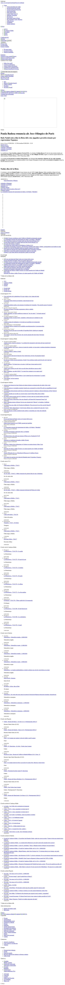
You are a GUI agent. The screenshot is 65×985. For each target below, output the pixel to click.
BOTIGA (11, 93)
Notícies (6, 284)
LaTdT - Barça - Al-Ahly (10, 885)
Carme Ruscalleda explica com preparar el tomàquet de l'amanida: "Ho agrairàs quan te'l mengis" (28, 305)
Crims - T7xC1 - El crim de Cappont (13, 820)
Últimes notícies (5, 76)
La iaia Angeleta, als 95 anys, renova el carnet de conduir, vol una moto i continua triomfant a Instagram (30, 347)
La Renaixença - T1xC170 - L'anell (13, 625)
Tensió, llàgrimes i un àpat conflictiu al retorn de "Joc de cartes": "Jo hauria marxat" (25, 313)
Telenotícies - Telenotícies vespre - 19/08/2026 (15, 661)
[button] (32, 95)
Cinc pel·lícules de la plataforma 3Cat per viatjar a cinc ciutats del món (21, 296)
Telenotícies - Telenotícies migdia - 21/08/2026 (15, 653)
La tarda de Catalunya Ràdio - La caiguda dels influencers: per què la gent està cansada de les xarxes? (29, 842)
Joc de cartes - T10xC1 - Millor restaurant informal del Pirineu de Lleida (22, 490)
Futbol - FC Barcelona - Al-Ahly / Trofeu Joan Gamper (17, 746)
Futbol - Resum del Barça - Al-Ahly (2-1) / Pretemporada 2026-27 (20, 721)
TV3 (5, 281)
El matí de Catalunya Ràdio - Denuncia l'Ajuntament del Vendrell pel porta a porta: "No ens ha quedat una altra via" (33, 864)
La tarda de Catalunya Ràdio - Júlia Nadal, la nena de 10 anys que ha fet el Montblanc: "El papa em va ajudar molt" (33, 866)
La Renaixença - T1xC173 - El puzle (13, 576)
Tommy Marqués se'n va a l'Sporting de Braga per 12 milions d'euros (21, 453)
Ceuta (5, 5)
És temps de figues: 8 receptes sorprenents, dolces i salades (18, 309)
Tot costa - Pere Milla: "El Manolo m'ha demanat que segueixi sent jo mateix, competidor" (26, 893)
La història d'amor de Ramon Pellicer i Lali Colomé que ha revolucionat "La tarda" (24, 375)
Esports (2, 73)
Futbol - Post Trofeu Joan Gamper (12, 787)
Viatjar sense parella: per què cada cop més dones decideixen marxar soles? (22, 368)
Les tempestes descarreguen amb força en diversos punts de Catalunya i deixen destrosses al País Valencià (30, 391)
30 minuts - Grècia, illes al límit (11, 686)
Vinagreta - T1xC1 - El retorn (11, 522)
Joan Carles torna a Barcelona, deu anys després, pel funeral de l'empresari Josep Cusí (25, 399)
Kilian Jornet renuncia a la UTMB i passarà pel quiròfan (18, 266)
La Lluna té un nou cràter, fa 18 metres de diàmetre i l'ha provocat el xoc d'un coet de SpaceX (27, 405)
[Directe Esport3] (12, 83)
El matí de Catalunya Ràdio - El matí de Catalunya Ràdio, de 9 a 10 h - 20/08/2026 (24, 848)
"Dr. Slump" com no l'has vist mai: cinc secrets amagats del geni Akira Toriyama (24, 334)
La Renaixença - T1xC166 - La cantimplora (15, 617)
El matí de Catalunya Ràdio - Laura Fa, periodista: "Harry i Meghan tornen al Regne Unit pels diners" (29, 845)
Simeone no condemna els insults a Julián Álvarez (16, 440)
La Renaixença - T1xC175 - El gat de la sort (15, 559)
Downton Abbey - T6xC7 (10, 539)
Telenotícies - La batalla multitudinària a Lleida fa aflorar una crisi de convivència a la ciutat (27, 670)
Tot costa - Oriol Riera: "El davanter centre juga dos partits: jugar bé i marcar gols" (24, 887)
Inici (5, 81)
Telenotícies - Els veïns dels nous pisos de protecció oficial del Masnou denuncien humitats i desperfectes (30, 694)
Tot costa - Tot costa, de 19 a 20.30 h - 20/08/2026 (16, 873)
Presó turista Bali (11, 11)
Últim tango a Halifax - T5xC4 (11, 465)
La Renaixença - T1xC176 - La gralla (13, 551)
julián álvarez (10, 21)
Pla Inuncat (10, 16)
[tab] (34, 281)
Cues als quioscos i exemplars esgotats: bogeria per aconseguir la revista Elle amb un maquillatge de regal (30, 388)
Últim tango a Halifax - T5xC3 (11, 481)
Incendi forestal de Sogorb (13, 8)
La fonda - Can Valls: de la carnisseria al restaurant (16, 806)
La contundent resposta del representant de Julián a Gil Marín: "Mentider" (22, 239)
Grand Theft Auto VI (12, 14)
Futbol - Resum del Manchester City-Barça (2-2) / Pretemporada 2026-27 (22, 795)
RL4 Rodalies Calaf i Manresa (14, 19)
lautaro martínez (11, 24)
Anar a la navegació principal (8, 2)
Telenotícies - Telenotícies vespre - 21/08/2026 (15, 645)
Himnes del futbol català (10, 908)
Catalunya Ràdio (8, 282)
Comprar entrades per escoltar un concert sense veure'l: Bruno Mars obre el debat (24, 393)
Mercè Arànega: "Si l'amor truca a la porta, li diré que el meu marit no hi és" (23, 364)
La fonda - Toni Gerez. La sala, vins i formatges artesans (18, 831)
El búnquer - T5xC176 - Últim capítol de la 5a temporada (18, 600)
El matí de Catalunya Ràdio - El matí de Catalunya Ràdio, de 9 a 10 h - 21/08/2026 (24, 861)
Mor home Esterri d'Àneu (13, 18)
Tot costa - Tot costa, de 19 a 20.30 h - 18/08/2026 (16, 882)
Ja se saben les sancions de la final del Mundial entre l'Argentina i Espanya (22, 249)
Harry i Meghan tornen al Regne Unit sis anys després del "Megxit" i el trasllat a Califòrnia (26, 402)
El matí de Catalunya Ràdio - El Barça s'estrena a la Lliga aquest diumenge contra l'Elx (25, 890)
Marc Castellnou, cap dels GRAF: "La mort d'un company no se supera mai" (23, 371)
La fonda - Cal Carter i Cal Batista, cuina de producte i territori (19, 814)
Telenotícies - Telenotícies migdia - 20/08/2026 (15, 637)
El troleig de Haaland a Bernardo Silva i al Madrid (16, 269)
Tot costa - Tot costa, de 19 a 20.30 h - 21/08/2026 (16, 879)
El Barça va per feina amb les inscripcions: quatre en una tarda (19, 252)
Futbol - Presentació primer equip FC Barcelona (16, 771)
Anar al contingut (19, 2)
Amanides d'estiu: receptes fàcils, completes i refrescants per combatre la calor (23, 317)
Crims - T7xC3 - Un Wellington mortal (13, 817)
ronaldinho (9, 22)
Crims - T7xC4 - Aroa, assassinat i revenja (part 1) (16, 811)
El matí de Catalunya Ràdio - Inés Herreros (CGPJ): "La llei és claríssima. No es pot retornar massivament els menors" (33, 855)
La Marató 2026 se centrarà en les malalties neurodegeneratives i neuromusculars (24, 326)
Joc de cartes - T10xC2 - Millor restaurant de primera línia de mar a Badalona (23, 473)
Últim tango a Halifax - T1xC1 (11, 498)
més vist (6, 289)
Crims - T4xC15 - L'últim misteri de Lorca (14, 826)
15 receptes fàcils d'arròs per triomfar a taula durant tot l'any (19, 300)
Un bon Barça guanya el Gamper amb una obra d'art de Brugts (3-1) (21, 242)
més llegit (7, 288)
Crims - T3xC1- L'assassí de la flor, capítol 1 (15, 829)
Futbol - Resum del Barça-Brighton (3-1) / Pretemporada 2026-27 (20, 779)
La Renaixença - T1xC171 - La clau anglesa (15, 592)
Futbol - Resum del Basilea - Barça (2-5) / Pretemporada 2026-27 (20, 730)
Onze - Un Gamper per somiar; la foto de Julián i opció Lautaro (20, 738)
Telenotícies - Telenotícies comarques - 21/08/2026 (16, 702)
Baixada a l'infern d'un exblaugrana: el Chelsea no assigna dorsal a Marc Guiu (23, 444)
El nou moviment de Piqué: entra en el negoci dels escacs (18, 260)
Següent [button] (3, 229)
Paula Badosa (7, 180)
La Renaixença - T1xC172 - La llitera (13, 584)
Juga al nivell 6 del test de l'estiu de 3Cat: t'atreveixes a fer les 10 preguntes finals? (24, 355)
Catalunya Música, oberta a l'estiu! (12, 351)
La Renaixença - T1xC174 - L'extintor (13, 567)
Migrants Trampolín (12, 15)
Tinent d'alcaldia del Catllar (14, 6)
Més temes (6, 910)
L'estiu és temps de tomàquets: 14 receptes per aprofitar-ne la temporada (22, 322)
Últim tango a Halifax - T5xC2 (11, 506)
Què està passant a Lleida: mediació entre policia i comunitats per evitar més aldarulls (25, 410)
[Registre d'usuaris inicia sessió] (9, 40)
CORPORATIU (5, 37)
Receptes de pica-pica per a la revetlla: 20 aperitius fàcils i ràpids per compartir (23, 330)
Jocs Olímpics (14, 180)
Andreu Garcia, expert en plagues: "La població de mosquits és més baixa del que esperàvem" (27, 343)
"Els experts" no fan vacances (11, 378)
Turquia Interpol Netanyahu (14, 9)
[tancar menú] (3, 79)
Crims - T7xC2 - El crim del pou (12, 823)
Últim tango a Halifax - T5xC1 (11, 531)
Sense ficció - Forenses (9, 678)
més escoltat (7, 291)
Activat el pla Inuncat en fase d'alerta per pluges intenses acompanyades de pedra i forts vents (27, 385)
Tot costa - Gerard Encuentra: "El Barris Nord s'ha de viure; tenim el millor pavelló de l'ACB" (27, 896)
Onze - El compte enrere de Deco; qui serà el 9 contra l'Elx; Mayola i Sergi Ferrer (24, 762)
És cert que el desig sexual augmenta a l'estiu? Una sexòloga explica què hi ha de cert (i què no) (28, 360)
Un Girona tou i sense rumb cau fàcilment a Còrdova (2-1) (18, 245)
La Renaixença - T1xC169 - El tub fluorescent (15, 608)
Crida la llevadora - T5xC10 (11, 514)
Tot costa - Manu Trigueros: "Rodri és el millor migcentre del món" (20, 899)
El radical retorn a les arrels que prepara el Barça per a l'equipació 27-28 (22, 436)
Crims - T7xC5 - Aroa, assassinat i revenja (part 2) (16, 809)
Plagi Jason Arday (11, 12)
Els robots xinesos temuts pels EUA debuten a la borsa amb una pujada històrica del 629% (26, 396)
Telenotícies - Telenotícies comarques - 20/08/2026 (16, 711)
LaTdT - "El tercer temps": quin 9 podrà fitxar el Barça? (18, 876)
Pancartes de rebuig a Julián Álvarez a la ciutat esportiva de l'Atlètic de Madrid (23, 273)
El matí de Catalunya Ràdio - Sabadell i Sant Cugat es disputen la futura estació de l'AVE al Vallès (28, 858)
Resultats (11, 76)
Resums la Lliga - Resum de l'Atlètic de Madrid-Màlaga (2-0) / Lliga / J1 (22, 754)
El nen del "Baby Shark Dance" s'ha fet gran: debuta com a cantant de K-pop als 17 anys (26, 408)
